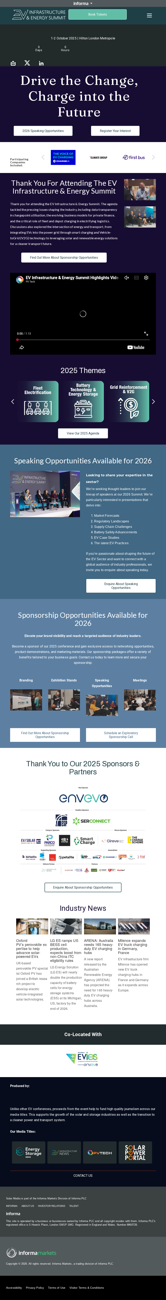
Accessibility (14, 1287)
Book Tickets (97, 14)
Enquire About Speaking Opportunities (121, 586)
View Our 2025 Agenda (83, 433)
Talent (74, 1206)
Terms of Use (56, 1287)
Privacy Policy (35, 1287)
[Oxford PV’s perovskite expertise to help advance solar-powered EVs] (32, 962)
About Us (27, 1206)
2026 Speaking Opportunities (43, 131)
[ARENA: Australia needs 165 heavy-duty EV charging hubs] (100, 965)
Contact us (83, 1176)
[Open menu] (149, 15)
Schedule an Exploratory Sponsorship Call (121, 735)
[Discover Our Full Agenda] (38, 401)
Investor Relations (51, 1206)
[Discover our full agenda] (83, 401)
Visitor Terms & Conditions (86, 1287)
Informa (11, 1206)
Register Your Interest (115, 131)
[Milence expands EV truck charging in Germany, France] (134, 957)
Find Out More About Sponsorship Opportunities (64, 257)
